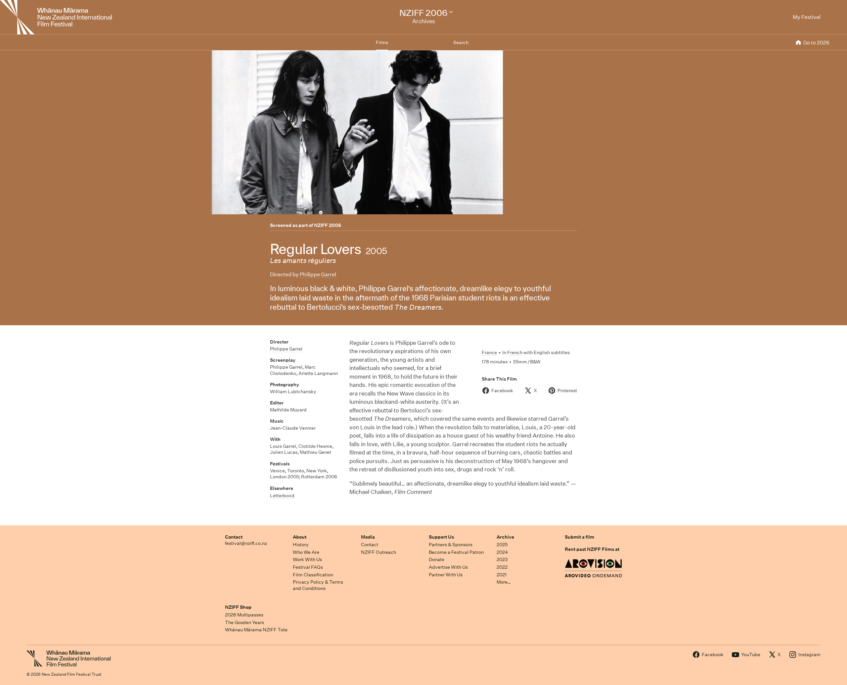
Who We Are (306, 552)
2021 (502, 575)
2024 (502, 552)
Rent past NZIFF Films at (592, 549)
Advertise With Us (448, 567)
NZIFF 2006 (327, 225)
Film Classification (313, 575)
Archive (505, 537)
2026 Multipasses (244, 615)
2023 (502, 559)
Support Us (441, 537)
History (301, 545)
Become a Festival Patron (456, 552)
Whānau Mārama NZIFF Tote (256, 630)
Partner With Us (446, 575)
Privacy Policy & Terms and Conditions (318, 585)
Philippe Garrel (318, 274)
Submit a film (579, 537)
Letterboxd (282, 496)
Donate (436, 559)
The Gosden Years (244, 622)
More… (504, 582)
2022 (502, 567)
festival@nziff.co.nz (246, 543)
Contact (234, 537)
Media (368, 537)
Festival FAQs (308, 567)
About (299, 537)
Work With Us (307, 559)
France (489, 352)
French (514, 352)
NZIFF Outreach (378, 552)
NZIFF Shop (238, 607)
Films (382, 42)
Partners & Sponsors (450, 545)
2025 (502, 545)
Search (460, 42)
